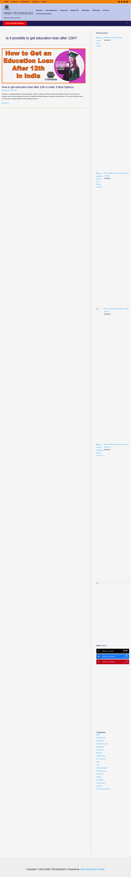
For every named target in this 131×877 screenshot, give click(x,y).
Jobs (97, 762)
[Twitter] (122, 2)
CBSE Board (96, 10)
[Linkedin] (127, 2)
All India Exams (100, 738)
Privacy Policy (25, 1)
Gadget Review (100, 756)
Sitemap (44, 1)
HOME (6, 1)
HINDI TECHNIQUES (18, 13)
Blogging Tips (74, 10)
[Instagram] (124, 2)
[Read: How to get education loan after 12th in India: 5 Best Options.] (44, 65)
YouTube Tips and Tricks (43, 13)
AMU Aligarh (86, 10)
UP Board (106, 10)
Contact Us (14, 1)
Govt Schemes (100, 759)
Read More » (5, 103)
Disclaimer (35, 1)
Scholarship (64, 10)
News (98, 765)
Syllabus (98, 777)
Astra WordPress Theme (92, 869)
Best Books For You (102, 744)
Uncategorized (100, 783)
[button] (15, 23)
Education (39, 10)
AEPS (98, 735)
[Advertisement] (109, 627)
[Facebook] (119, 2)
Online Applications (51, 10)
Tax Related (99, 780)
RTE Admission (100, 771)
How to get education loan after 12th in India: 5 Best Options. (38, 87)
